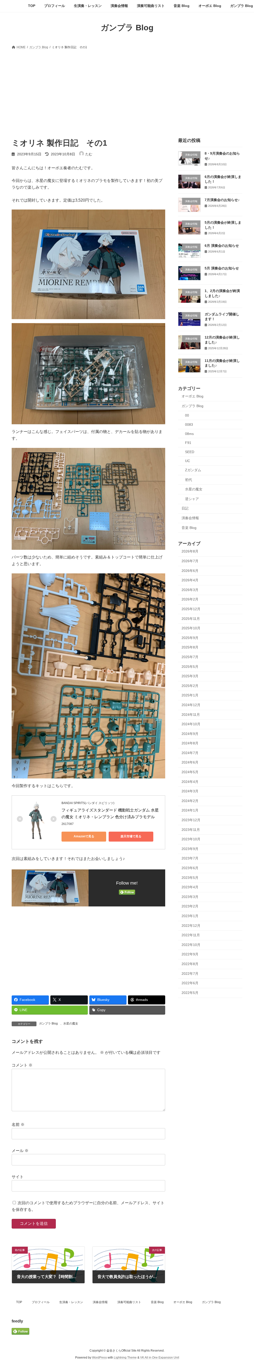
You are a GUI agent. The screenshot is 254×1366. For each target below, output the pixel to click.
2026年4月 (190, 580)
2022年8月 (190, 964)
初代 (188, 479)
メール (20, 1151)
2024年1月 (190, 810)
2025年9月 (190, 638)
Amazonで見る (84, 836)
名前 (18, 1125)
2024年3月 (190, 791)
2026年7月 (190, 561)
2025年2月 (190, 685)
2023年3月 (190, 896)
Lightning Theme (125, 1357)
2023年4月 (190, 887)
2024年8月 (190, 743)
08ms (189, 433)
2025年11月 (191, 618)
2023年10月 (191, 839)
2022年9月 (190, 954)
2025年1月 (190, 695)
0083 (189, 425)
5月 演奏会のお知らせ (222, 268)
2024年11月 (191, 714)
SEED (189, 452)
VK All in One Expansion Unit (159, 1357)
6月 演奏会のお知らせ (222, 246)
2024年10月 (191, 724)
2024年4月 (190, 781)
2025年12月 (191, 609)
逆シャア (192, 499)
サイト (18, 1177)
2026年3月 (190, 590)
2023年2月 (190, 906)
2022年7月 (190, 973)
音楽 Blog (189, 527)
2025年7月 (190, 657)
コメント (22, 1065)
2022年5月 (190, 992)
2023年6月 (190, 868)
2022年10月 (191, 944)
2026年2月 (190, 599)
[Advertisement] (127, 88)
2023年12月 (191, 820)
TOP (19, 1302)
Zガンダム (193, 470)
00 (187, 415)
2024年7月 (190, 753)
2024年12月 (191, 705)
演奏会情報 (190, 518)
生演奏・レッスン (71, 1302)
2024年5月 (190, 772)
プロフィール (41, 1302)
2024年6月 (190, 762)
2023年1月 (190, 916)
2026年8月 (190, 551)
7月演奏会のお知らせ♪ (222, 200)
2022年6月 (190, 983)
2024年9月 (190, 733)
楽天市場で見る (131, 836)
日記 (185, 508)
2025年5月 (190, 666)
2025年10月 (191, 628)
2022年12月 (191, 925)
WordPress (99, 1357)
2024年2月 (190, 801)
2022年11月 (191, 935)
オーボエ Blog (192, 396)
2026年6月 (190, 570)
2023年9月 (190, 849)
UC (187, 461)
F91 (188, 443)
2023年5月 (190, 877)
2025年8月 (190, 647)
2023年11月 (191, 829)
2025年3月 (190, 676)
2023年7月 (190, 858)
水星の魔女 (70, 1023)
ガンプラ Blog (48, 1023)
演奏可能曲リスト (129, 1302)
